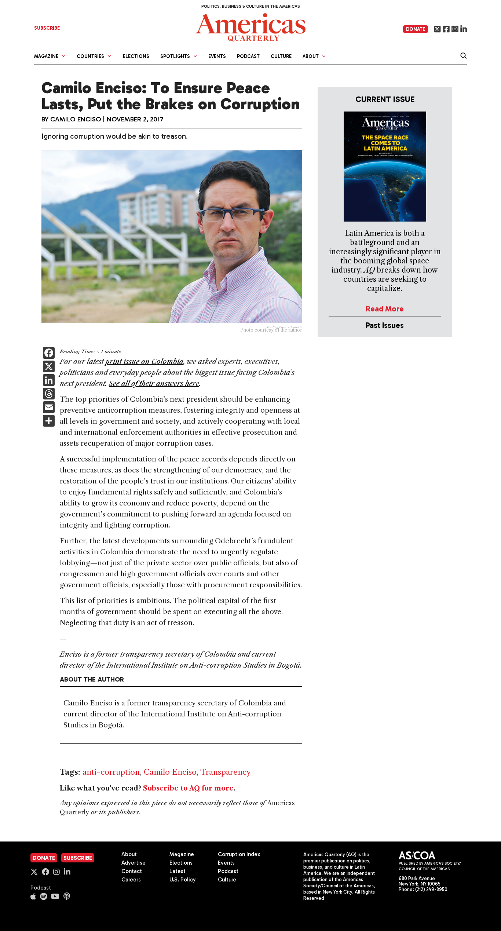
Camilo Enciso (75, 119)
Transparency (225, 772)
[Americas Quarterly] (250, 26)
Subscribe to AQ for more (188, 788)
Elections (136, 56)
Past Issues (385, 325)
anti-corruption (111, 772)
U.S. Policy (182, 879)
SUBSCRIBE (47, 28)
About (129, 854)
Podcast (248, 56)
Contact (131, 871)
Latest (177, 871)
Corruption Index (239, 854)
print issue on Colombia (144, 361)
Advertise (133, 862)
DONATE (415, 29)
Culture (281, 56)
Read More (385, 308)
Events (217, 56)
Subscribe (77, 858)
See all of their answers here (154, 383)
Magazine (181, 854)
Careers (131, 879)
